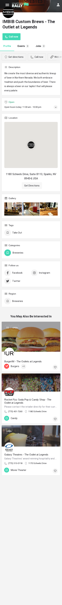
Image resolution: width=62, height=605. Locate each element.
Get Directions (32, 185)
